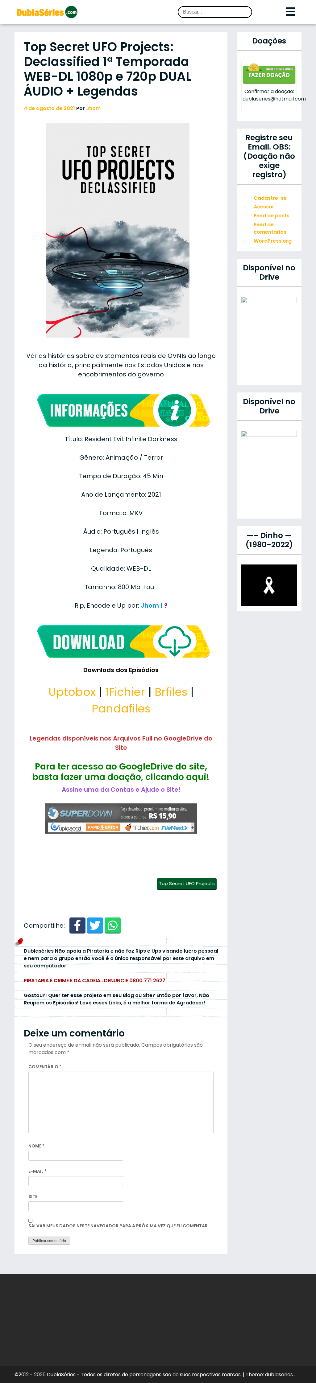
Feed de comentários (270, 228)
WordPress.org (273, 240)
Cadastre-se (270, 198)
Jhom (93, 108)
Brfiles (171, 692)
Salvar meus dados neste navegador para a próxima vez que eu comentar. (118, 1226)
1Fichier (125, 692)
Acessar (264, 206)
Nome (36, 1146)
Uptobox (72, 692)
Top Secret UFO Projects (187, 883)
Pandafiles (121, 708)
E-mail (37, 1171)
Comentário (44, 1067)
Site (32, 1196)
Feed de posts (271, 215)
